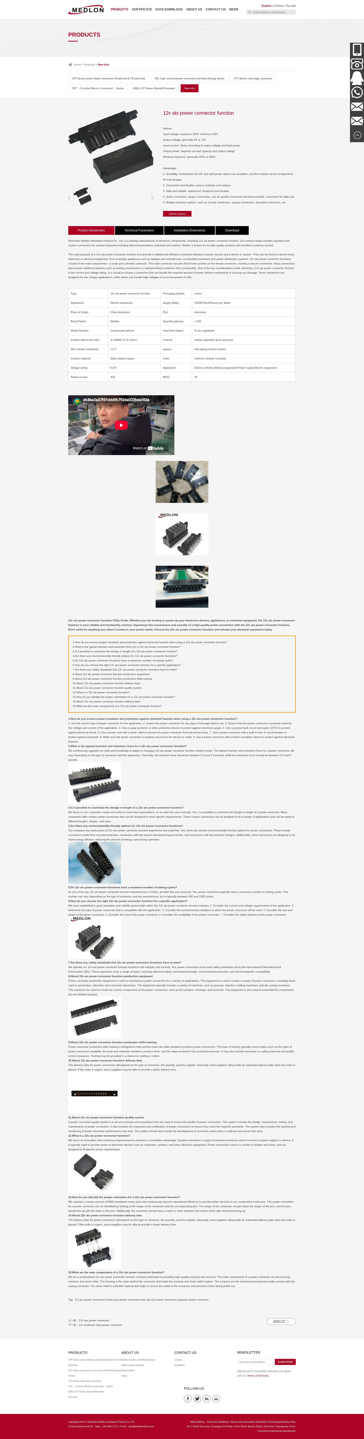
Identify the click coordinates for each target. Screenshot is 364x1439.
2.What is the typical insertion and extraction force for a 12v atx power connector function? (127, 646)
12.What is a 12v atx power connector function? (101, 692)
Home (77, 64)
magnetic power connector (193, 1299)
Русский (291, 5)
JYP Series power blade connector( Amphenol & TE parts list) (108, 78)
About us (194, 9)
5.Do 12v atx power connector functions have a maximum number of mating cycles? (123, 660)
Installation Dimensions (189, 230)
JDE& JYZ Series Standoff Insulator (154, 88)
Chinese (279, 5)
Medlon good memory (132, 1365)
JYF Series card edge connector (253, 78)
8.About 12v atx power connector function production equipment (111, 674)
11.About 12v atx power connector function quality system (107, 687)
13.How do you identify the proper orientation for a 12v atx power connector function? (124, 696)
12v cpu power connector (94, 1320)
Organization (128, 1370)
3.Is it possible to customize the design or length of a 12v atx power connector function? (125, 651)
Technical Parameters (139, 230)
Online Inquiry (177, 213)
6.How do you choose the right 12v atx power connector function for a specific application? (127, 665)
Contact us (216, 9)
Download (232, 230)
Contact (178, 1360)
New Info (189, 88)
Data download (169, 9)
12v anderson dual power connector (100, 1324)
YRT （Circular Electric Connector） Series (98, 88)
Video (124, 1375)
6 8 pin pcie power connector (122, 1299)
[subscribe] (285, 1364)
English (266, 5)
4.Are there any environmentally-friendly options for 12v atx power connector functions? (125, 655)
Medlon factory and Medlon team (138, 1360)
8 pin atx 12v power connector (158, 1299)
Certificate (142, 9)
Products (119, 9)
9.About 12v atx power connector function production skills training (112, 678)
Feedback (179, 1365)
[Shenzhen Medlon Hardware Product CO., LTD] (86, 14)
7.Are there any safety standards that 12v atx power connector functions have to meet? (125, 669)
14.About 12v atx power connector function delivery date (106, 701)
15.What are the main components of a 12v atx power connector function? (117, 706)
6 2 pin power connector (89, 1299)
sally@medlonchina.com (141, 1426)
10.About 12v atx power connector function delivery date (106, 683)
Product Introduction (91, 230)
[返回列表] (281, 1324)
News (233, 9)
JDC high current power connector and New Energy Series (189, 78)
